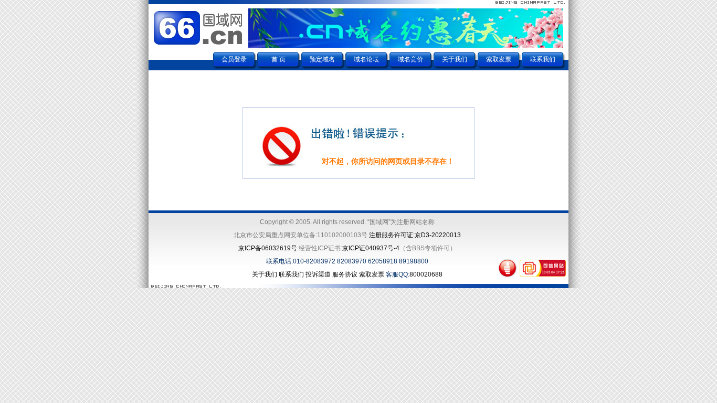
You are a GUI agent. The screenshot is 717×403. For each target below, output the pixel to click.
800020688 (425, 274)
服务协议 (344, 274)
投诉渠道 (318, 274)
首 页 (278, 59)
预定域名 (322, 59)
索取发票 (498, 59)
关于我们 (454, 59)
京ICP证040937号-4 (370, 248)
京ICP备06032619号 (267, 248)
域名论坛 (366, 59)
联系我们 (542, 59)
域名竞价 (410, 59)
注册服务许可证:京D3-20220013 (415, 235)
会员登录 (234, 59)
